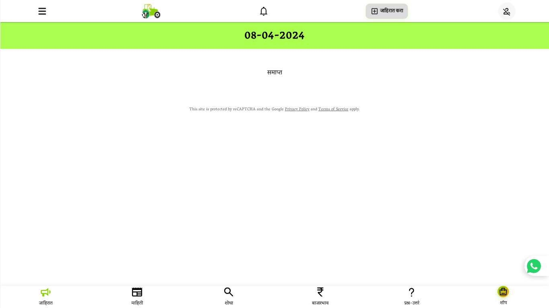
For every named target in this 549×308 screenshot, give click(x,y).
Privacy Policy (297, 109)
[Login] (507, 11)
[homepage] (151, 11)
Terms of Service (333, 109)
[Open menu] (42, 11)
